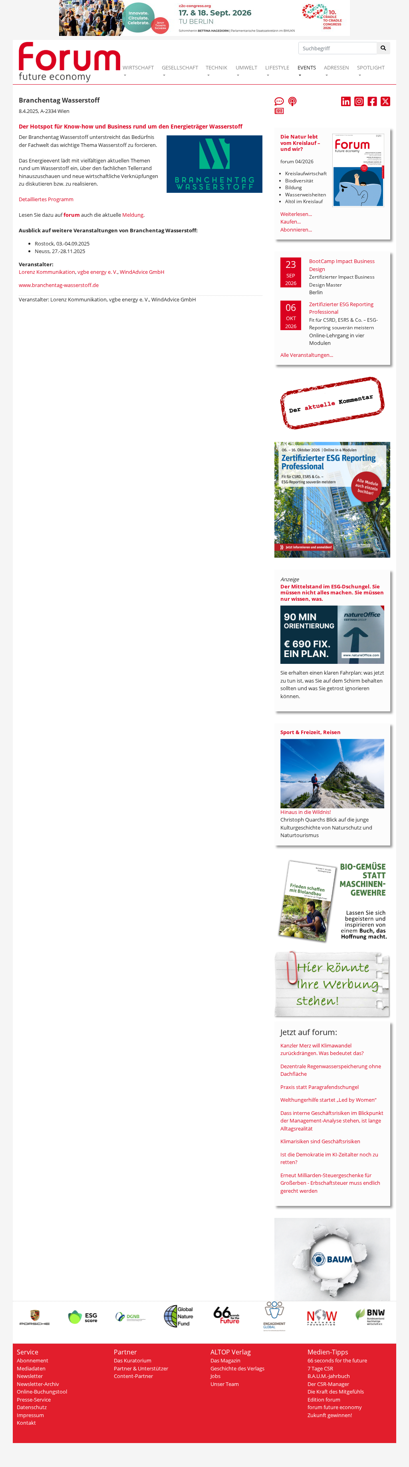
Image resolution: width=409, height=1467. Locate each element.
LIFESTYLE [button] (277, 67)
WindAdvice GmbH (142, 271)
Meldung (132, 214)
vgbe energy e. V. (97, 271)
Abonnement (32, 1360)
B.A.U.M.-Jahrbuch (329, 1376)
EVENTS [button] (307, 67)
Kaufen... (290, 221)
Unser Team (224, 1384)
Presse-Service (34, 1399)
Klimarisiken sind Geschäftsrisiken (320, 1141)
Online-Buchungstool (42, 1391)
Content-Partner (133, 1376)
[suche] (384, 48)
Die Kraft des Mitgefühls (336, 1391)
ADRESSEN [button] (336, 67)
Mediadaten (31, 1368)
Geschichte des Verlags (237, 1368)
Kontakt (26, 1422)
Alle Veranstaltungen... (306, 354)
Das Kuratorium (132, 1360)
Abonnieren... (296, 229)
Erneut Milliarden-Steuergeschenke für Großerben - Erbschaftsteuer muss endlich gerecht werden (330, 1183)
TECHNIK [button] (216, 67)
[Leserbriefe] (279, 101)
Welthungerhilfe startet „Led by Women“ (328, 1099)
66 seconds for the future (337, 1360)
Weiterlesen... (296, 214)
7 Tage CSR (320, 1368)
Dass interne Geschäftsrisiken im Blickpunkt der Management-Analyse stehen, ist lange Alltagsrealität (331, 1120)
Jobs (215, 1376)
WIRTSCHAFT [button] (138, 67)
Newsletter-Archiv (38, 1384)
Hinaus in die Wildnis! (305, 812)
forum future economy (335, 1407)
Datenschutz (32, 1407)
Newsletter (30, 1376)
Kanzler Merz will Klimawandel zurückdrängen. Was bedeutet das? (322, 1049)
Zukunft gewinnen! (330, 1415)
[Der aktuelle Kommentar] (332, 402)
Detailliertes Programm (46, 199)
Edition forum (324, 1399)
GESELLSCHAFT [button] (180, 67)
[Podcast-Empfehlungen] (292, 101)
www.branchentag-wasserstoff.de (59, 285)
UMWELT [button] (246, 67)
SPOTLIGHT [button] (371, 67)
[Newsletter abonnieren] (279, 110)
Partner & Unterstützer (141, 1368)
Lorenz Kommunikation (47, 271)
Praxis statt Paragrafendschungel (319, 1087)
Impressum (30, 1415)
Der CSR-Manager (328, 1384)
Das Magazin (225, 1360)
